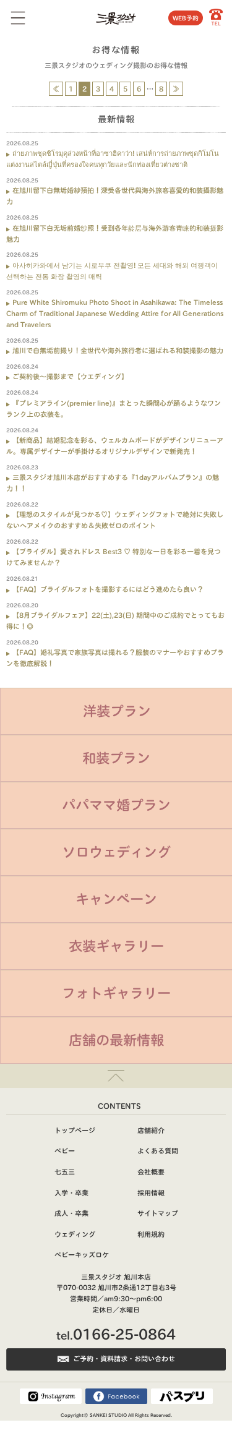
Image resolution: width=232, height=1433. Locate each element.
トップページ (74, 1130)
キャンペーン (116, 899)
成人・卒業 (71, 1213)
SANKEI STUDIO (108, 1415)
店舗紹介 (151, 1130)
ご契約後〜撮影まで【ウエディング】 (70, 376)
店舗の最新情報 (116, 1040)
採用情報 (151, 1192)
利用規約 (151, 1234)
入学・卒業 (71, 1192)
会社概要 (151, 1171)
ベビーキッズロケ (81, 1254)
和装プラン (116, 758)
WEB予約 (186, 18)
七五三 (64, 1171)
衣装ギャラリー (116, 946)
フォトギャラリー (116, 993)
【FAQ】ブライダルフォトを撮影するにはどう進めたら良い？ (108, 589)
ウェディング (74, 1234)
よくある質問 (157, 1150)
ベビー (64, 1150)
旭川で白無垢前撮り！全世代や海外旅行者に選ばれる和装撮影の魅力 (117, 350)
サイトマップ (157, 1213)
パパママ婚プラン (116, 805)
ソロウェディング (116, 852)
